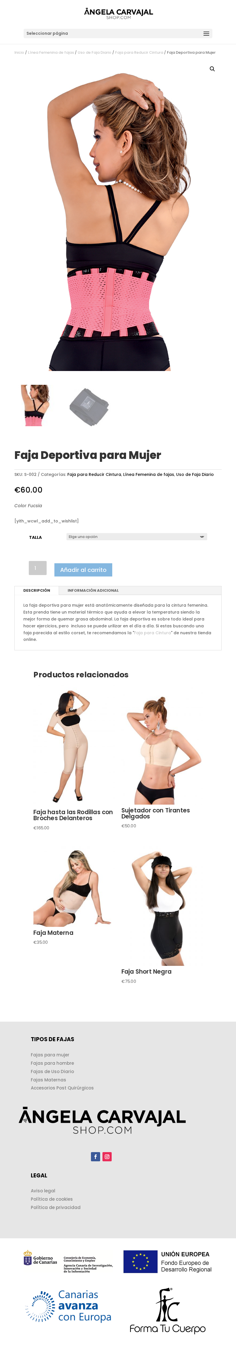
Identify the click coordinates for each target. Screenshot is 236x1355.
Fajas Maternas (48, 1080)
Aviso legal (43, 1191)
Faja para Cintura (152, 633)
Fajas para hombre (52, 1063)
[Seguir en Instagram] (107, 1156)
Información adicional (93, 590)
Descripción (36, 590)
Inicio (19, 52)
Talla (35, 537)
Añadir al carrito (83, 570)
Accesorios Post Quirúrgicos (62, 1088)
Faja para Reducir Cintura (139, 52)
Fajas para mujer (50, 1055)
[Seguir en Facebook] (95, 1156)
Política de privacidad (56, 1207)
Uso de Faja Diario (94, 52)
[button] (212, 69)
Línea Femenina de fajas (51, 52)
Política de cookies (52, 1199)
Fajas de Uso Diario (52, 1071)
